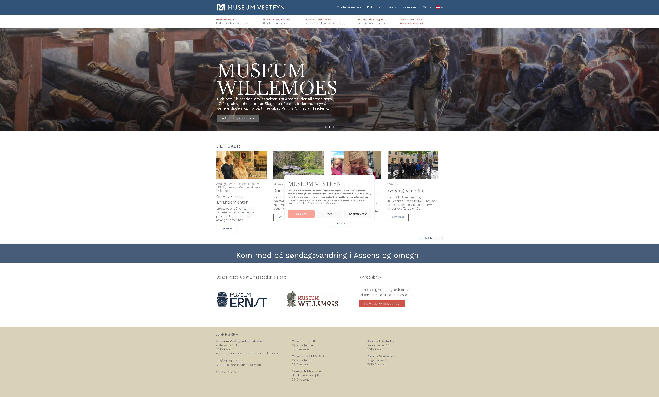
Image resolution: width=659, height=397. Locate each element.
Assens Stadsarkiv (411, 23)
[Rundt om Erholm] (298, 154)
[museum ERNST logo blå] (242, 294)
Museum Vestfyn (238, 187)
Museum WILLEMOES (276, 19)
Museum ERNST (226, 19)
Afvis (329, 213)
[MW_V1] (312, 293)
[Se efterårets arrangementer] (241, 154)
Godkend (301, 213)
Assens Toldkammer (318, 19)
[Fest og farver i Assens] (356, 154)
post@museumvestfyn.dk (242, 364)
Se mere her (431, 238)
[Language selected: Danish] (439, 7)
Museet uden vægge (370, 19)
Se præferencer (358, 213)
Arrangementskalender (231, 184)
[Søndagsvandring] (413, 154)
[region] (329, 79)
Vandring (393, 184)
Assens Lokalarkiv (411, 19)
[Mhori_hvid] (250, 5)
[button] (326, 127)
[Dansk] (439, 7)
